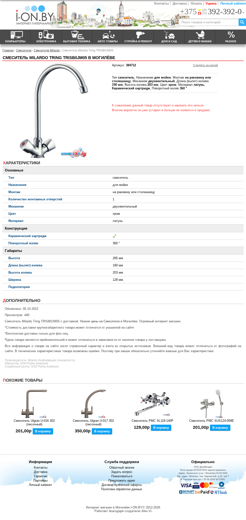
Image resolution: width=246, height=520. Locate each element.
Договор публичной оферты (122, 485)
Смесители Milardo (47, 50)
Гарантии (40, 476)
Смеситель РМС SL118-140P (152, 420)
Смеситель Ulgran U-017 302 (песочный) (93, 422)
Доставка (180, 3)
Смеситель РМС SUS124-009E (211, 420)
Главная (8, 50)
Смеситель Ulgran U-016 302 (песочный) (34, 422)
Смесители (23, 50)
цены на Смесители (105, 321)
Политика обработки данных (121, 489)
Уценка (211, 3)
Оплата (196, 3)
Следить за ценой (205, 65)
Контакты (161, 3)
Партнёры (40, 480)
